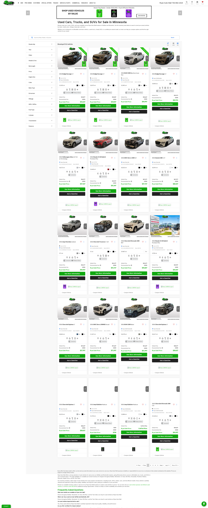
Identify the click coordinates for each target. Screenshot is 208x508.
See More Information (72, 106)
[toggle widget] (204, 503)
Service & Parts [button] (65, 3)
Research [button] (84, 3)
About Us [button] (92, 3)
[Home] (18, 3)
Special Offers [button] (47, 3)
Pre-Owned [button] (28, 3)
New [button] (22, 3)
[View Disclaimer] (77, 89)
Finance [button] (55, 3)
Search (172, 37)
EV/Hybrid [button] (36, 3)
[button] (85, 58)
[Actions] (83, 74)
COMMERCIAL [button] (76, 3)
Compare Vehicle (66, 126)
